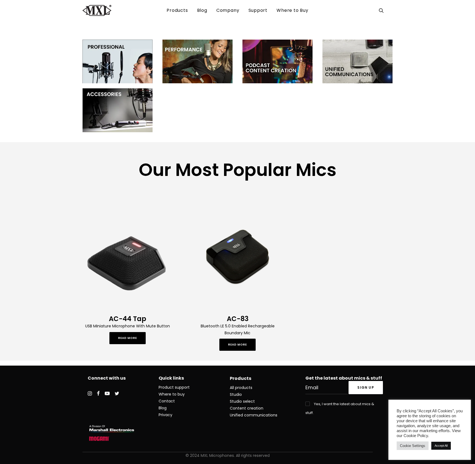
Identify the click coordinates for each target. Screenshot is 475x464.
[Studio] (197, 61)
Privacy (165, 415)
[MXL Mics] (96, 10)
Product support (174, 387)
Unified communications (253, 415)
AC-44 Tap (127, 318)
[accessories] (117, 110)
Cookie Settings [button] (412, 446)
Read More (127, 338)
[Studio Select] (117, 61)
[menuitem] (177, 10)
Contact (167, 401)
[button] (382, 10)
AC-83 (237, 318)
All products (241, 387)
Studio (236, 394)
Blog (202, 10)
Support (258, 10)
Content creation (246, 408)
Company (227, 10)
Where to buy (172, 394)
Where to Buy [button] (292, 10)
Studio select (242, 401)
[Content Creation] (277, 61)
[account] (389, 10)
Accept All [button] (441, 445)
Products (177, 10)
